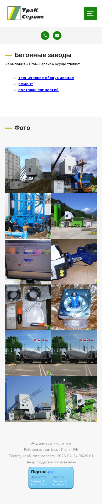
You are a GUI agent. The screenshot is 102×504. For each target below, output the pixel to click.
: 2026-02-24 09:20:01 (74, 456)
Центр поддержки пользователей (51, 462)
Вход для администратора (51, 443)
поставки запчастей (38, 90)
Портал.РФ (69, 450)
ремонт (25, 84)
